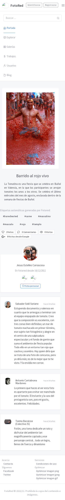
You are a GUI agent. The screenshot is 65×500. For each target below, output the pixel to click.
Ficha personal (31, 286)
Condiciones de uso (46, 463)
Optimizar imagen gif (47, 478)
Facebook (8, 471)
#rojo (23, 224)
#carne (28, 216)
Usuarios (11, 65)
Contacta (8, 463)
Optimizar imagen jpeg (48, 474)
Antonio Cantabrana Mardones (26, 382)
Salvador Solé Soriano (26, 303)
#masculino (44, 216)
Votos (10, 232)
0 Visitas (48, 232)
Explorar (11, 37)
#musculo (8, 224)
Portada (11, 28)
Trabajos (11, 56)
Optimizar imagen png (47, 471)
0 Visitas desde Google (18, 236)
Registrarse (51, 5)
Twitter (7, 474)
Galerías (11, 46)
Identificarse (34, 5)
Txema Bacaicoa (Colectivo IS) (24, 422)
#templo (37, 224)
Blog (9, 75)
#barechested (10, 216)
